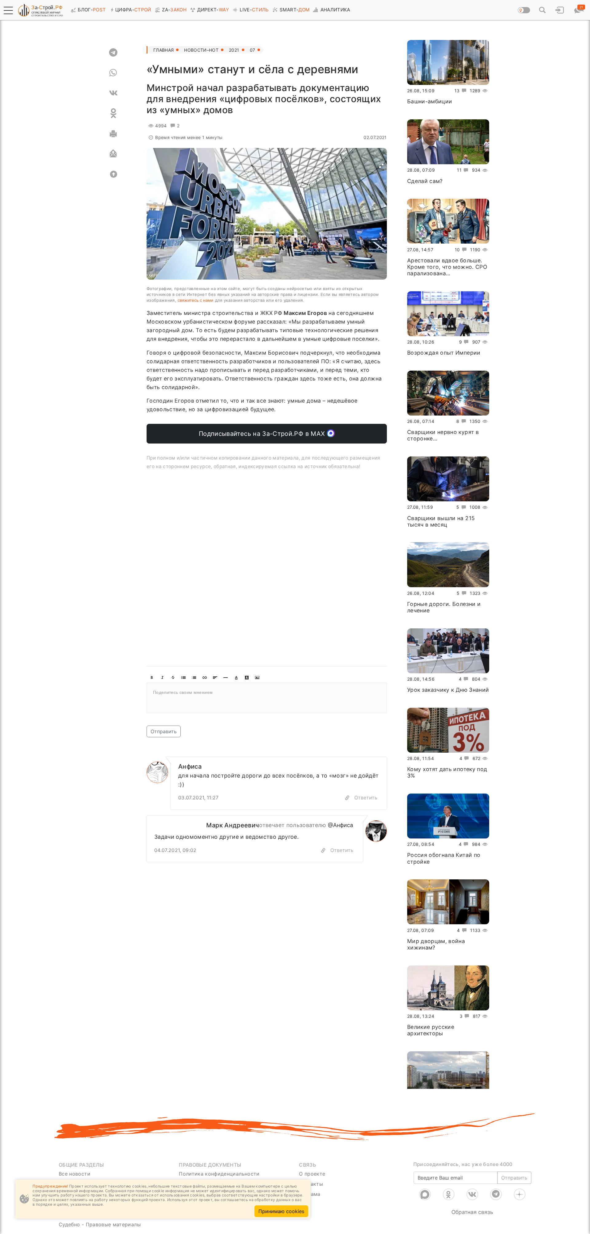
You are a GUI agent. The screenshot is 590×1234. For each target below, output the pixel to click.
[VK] (113, 93)
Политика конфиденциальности (219, 1174)
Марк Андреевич (232, 825)
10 (457, 249)
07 (252, 50)
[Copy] (347, 798)
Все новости (74, 1174)
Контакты (311, 1184)
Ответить (365, 797)
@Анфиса (340, 825)
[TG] (113, 52)
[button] (8, 10)
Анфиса (190, 766)
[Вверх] (113, 174)
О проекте (312, 1174)
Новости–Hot (201, 50)
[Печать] (113, 133)
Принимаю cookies (281, 1211)
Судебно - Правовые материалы (100, 1224)
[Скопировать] (323, 850)
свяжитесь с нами (195, 300)
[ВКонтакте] (472, 1194)
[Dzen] (519, 1194)
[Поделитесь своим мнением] (267, 698)
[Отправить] (113, 153)
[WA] (113, 72)
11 (459, 170)
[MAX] (425, 1194)
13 (457, 90)
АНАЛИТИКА (335, 10)
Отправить (164, 731)
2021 (234, 50)
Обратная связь (472, 1212)
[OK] (113, 113)
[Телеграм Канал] (496, 1194)
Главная (163, 50)
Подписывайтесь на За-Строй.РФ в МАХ (263, 433)
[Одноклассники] (448, 1194)
